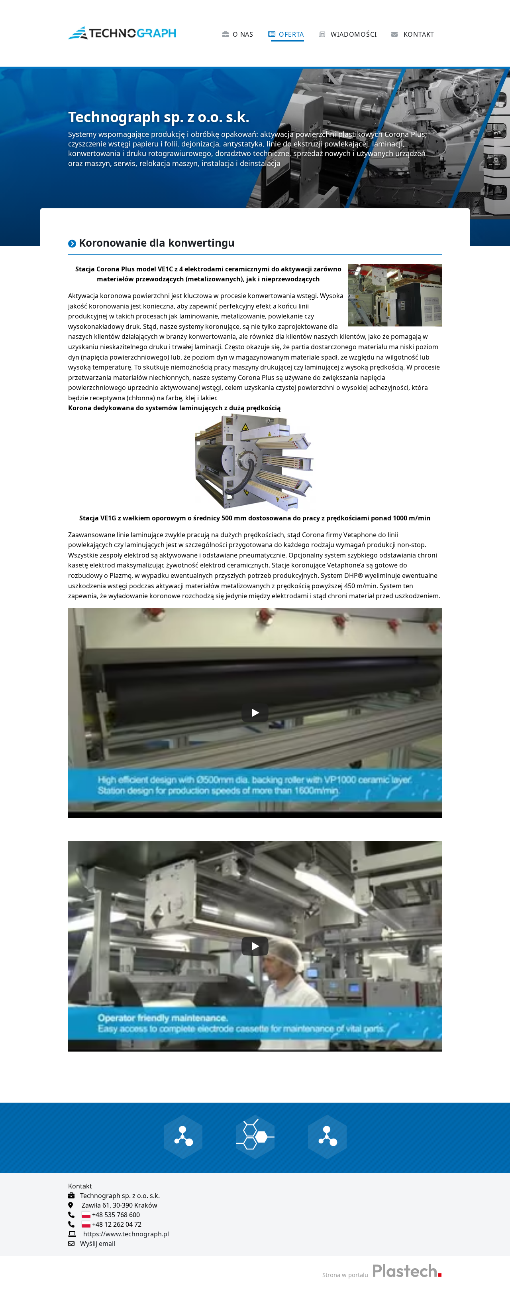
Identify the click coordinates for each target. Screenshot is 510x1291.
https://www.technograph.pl (126, 1234)
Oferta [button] (291, 34)
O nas (243, 34)
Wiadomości (353, 34)
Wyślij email (97, 1243)
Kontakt (418, 34)
